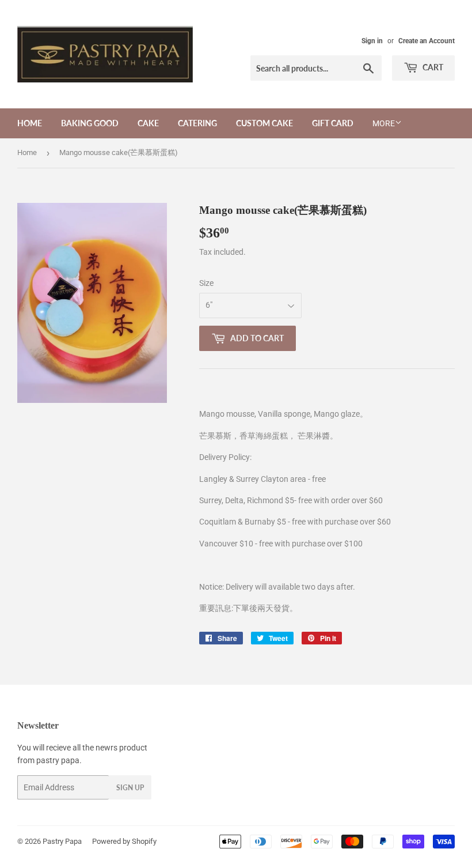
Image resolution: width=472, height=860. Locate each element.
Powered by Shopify (124, 841)
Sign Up (130, 787)
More (383, 123)
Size (206, 283)
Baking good (90, 123)
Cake (148, 123)
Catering (197, 123)
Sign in (372, 41)
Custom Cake (264, 123)
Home (29, 123)
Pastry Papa (62, 841)
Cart (432, 67)
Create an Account (426, 41)
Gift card (332, 123)
